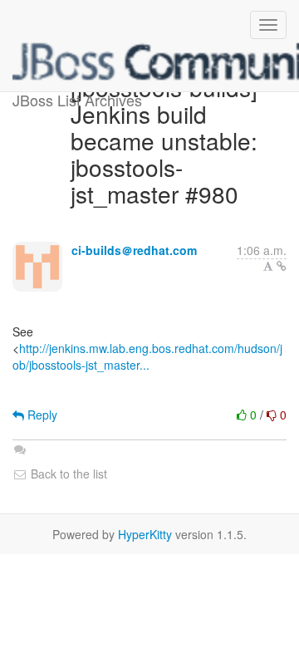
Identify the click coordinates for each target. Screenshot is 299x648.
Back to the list (67, 473)
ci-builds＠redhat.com (134, 250)
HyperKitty (145, 534)
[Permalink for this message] (282, 265)
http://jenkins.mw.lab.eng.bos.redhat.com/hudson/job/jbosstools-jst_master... (147, 356)
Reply (40, 414)
